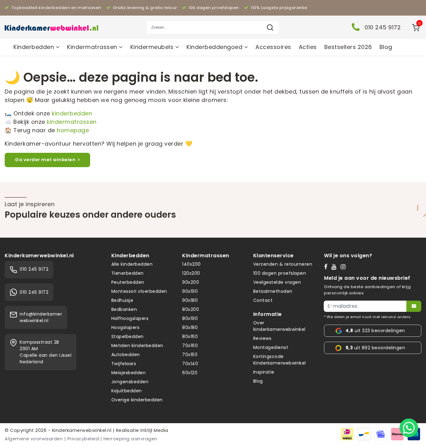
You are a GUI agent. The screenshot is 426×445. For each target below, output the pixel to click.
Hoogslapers (125, 327)
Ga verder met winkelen (45, 160)
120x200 (191, 273)
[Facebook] (327, 267)
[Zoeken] (270, 27)
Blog (386, 47)
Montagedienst (270, 347)
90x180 (190, 300)
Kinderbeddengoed (215, 47)
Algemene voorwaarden (34, 439)
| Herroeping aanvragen (128, 439)
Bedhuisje (122, 300)
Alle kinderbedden (132, 264)
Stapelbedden (127, 336)
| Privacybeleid (81, 439)
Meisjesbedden (128, 373)
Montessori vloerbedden (139, 291)
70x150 (189, 354)
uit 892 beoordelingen (375, 348)
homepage (73, 130)
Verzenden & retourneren (282, 264)
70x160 (190, 345)
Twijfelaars (123, 363)
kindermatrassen (72, 122)
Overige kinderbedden (137, 400)
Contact (263, 300)
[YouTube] (335, 267)
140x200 (191, 264)
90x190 (190, 291)
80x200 (190, 309)
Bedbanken (124, 309)
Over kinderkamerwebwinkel (279, 326)
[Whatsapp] (408, 427)
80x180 (190, 327)
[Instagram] (344, 267)
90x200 (190, 282)
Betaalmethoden (273, 291)
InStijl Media (153, 430)
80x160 (190, 336)
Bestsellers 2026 (348, 47)
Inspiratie (263, 372)
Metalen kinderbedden (137, 345)
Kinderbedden (34, 47)
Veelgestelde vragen (277, 282)
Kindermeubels (152, 47)
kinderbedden (72, 113)
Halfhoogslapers (130, 318)
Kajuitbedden (126, 391)
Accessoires (273, 47)
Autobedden (125, 354)
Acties (308, 47)
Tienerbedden (127, 273)
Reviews (262, 338)
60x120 (189, 373)
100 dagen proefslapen (279, 273)
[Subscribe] (413, 306)
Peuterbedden (127, 282)
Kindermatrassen (93, 47)
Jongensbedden (130, 382)
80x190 (190, 318)
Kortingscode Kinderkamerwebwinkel (279, 359)
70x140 (190, 363)
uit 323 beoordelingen (375, 330)
